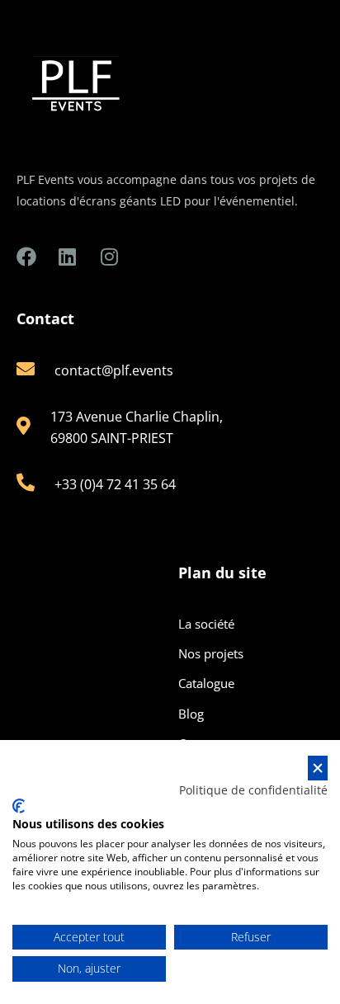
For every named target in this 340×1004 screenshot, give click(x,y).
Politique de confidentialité (253, 790)
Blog (191, 713)
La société (206, 623)
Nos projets (210, 653)
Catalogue (206, 683)
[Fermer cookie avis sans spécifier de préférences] (318, 768)
